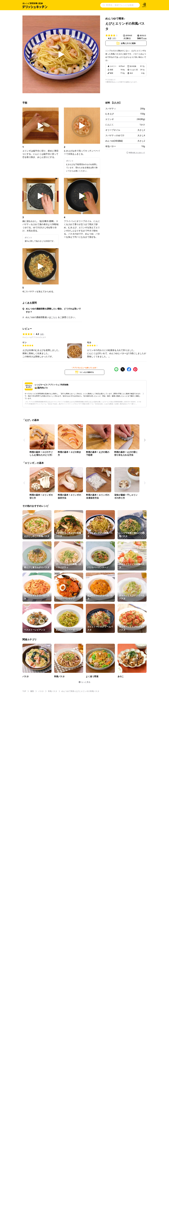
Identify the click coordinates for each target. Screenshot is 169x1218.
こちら (54, 317)
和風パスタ (52, 691)
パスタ (41, 691)
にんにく (109, 125)
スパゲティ (110, 109)
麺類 (32, 691)
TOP (24, 691)
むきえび (109, 114)
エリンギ (109, 119)
